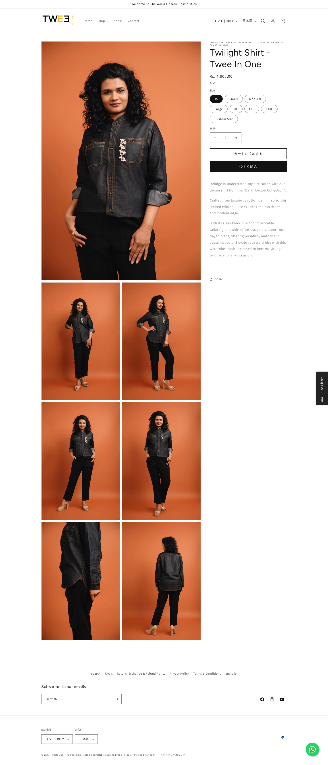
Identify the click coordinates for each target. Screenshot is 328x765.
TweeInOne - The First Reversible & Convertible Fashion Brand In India (91, 754)
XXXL (269, 109)
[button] (103, 20)
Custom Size (223, 119)
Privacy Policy (179, 673)
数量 (213, 129)
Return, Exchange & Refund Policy (141, 673)
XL (236, 109)
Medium (255, 99)
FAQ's (109, 673)
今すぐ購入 (248, 166)
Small (233, 99)
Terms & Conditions (207, 673)
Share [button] (219, 279)
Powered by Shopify (144, 754)
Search (96, 673)
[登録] (116, 699)
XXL (251, 109)
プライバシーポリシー (173, 754)
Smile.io (231, 673)
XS (216, 99)
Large (218, 109)
